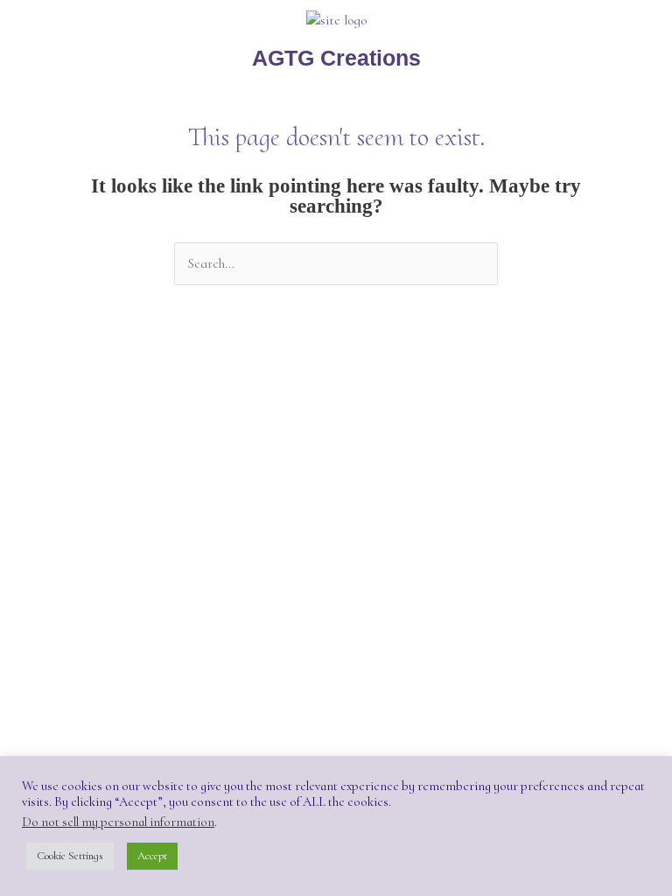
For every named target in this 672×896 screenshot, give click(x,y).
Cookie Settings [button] (70, 856)
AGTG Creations (336, 58)
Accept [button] (152, 856)
